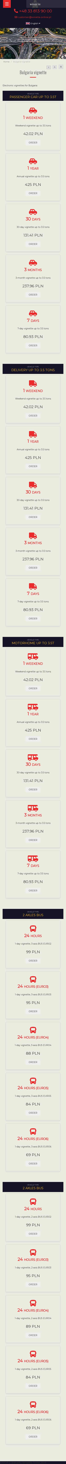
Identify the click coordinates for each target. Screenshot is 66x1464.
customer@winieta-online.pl (34, 17)
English (34, 23)
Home (6, 62)
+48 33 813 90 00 (35, 11)
